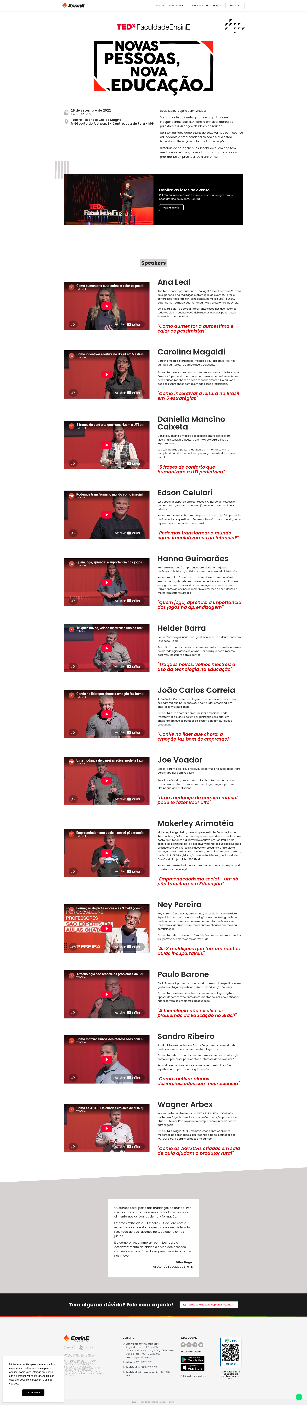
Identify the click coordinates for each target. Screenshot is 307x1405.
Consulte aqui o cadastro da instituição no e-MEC (231, 1375)
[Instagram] (189, 1344)
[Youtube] (200, 1344)
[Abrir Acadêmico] (207, 5)
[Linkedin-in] (194, 1344)
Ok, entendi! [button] (33, 1392)
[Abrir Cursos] (163, 5)
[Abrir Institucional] (185, 5)
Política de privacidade (193, 1376)
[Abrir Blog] (220, 5)
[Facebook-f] (183, 1344)
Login (233, 5)
